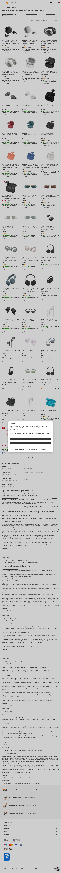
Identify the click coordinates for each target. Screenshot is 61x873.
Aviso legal (43, 449)
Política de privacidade (32, 449)
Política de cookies (19, 449)
